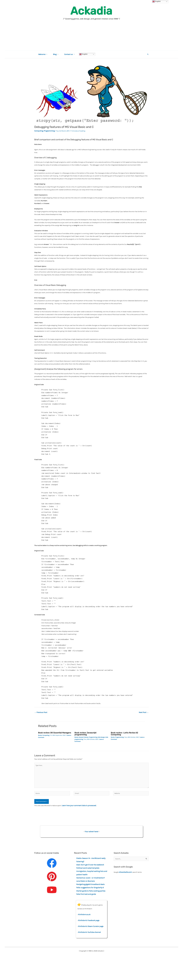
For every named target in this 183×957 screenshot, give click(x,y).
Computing (38, 131)
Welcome (41, 54)
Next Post (143, 712)
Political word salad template (87, 868)
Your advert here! (91, 831)
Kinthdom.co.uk (84, 914)
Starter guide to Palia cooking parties (90, 891)
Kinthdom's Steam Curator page (90, 926)
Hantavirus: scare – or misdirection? (90, 878)
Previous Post (41, 712)
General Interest (83, 737)
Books (40, 735)
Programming (49, 131)
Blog (55, 54)
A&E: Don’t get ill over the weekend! (90, 865)
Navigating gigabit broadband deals (90, 884)
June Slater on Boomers (85, 881)
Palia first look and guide (86, 894)
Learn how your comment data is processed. (79, 805)
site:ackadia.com (125, 872)
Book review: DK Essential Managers (54, 733)
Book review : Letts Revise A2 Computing (124, 734)
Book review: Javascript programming (85, 734)
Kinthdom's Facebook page (88, 920)
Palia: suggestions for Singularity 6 (90, 887)
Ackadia (91, 10)
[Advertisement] (91, 36)
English (84, 54)
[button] (148, 54)
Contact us (68, 54)
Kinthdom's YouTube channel (89, 932)
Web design (101, 737)
